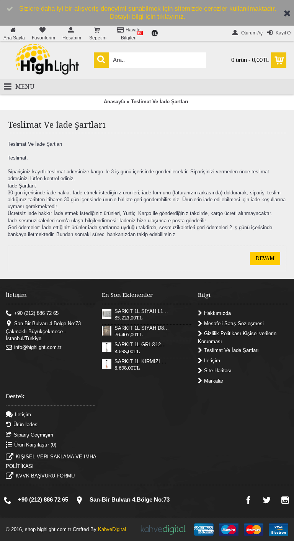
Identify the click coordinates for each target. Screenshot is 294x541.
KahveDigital (112, 529)
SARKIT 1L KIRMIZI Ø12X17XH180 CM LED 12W (141, 361)
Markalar (213, 380)
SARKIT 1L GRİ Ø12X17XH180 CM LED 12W (141, 344)
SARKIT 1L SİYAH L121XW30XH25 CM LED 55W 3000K (141, 311)
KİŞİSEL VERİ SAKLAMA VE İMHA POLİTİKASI (51, 461)
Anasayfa (114, 101)
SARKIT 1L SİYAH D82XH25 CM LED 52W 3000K (141, 328)
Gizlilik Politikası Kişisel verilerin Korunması (237, 338)
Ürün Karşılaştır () (35, 445)
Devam (265, 258)
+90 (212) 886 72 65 (36, 313)
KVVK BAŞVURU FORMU (45, 476)
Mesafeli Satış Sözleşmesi (234, 323)
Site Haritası (218, 370)
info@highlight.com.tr (37, 347)
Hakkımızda (217, 313)
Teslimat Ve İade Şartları (159, 101)
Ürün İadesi (26, 424)
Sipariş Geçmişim (33, 434)
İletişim (212, 360)
